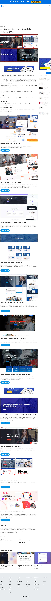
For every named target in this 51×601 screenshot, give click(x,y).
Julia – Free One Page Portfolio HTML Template (46, 84)
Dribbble (10, 579)
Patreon (10, 592)
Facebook (10, 581)
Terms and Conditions (3, 589)
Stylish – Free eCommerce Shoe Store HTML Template (46, 103)
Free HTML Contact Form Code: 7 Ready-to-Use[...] (42, 566)
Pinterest (10, 587)
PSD (43, 584)
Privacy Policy (2, 587)
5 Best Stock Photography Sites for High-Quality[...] (24, 566)
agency (27, 581)
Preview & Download (5, 150)
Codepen (10, 589)
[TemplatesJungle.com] (5, 5)
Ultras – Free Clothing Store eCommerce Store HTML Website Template (46, 114)
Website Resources (2, 26)
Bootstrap (44, 581)
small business (27, 579)
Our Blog (1, 584)
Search (40, 70)
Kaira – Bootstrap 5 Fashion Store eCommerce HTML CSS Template (46, 88)
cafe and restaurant (36, 584)
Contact (1, 581)
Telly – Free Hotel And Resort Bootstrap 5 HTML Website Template (46, 93)
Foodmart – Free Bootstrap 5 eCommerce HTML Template (46, 98)
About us (1, 579)
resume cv (18, 584)
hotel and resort (36, 587)
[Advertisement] (25, 15)
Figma (43, 579)
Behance (10, 584)
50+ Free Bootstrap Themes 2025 (6, 540)
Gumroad (10, 590)
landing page (19, 579)
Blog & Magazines (19, 581)
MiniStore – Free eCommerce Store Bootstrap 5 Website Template (46, 109)
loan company (2, 536)
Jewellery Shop (36, 589)
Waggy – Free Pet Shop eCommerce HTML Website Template (46, 79)
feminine (35, 581)
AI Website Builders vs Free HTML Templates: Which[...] (6, 566)
